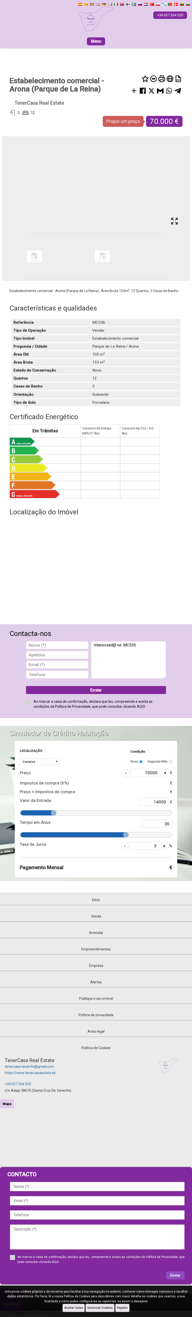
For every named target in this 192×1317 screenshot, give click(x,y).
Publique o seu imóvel (96, 999)
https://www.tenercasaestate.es (30, 1073)
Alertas (96, 982)
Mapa (7, 1104)
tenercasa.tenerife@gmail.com (29, 1067)
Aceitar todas (73, 1308)
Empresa (96, 966)
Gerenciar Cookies (100, 1308)
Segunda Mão (158, 761)
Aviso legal (96, 1031)
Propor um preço (123, 121)
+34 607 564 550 (18, 1084)
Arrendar (96, 933)
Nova (134, 761)
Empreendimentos (96, 949)
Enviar (96, 690)
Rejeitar (122, 1308)
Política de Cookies (96, 1048)
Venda (96, 916)
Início (96, 900)
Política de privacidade (96, 1015)
